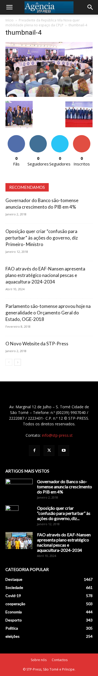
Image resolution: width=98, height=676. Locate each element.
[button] (9, 7)
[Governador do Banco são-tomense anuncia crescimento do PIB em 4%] (19, 488)
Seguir (38, 137)
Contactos (60, 660)
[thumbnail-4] (49, 95)
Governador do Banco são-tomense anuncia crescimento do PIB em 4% (64, 486)
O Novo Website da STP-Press (36, 343)
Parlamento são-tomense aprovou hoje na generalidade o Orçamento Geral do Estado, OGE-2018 (48, 312)
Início (9, 20)
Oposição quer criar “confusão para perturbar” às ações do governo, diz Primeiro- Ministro (41, 237)
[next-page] (17, 362)
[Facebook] (34, 450)
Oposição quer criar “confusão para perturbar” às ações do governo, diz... (63, 513)
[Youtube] (63, 450)
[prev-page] (8, 362)
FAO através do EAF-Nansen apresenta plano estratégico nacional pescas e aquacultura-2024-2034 (45, 275)
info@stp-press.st (57, 435)
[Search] (90, 7)
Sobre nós (39, 660)
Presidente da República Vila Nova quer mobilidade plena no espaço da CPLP (42, 22)
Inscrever (81, 137)
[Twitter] (49, 450)
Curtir (16, 137)
